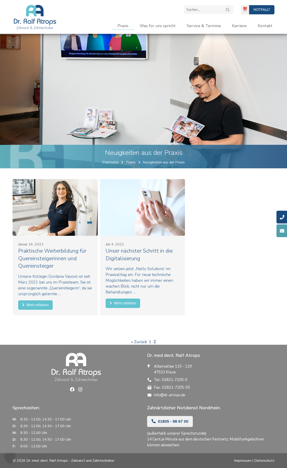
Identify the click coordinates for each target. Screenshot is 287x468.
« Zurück (139, 341)
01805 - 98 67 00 (172, 421)
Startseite (110, 162)
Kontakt (265, 25)
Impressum (242, 460)
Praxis (122, 25)
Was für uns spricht (158, 25)
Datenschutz (264, 460)
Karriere (239, 25)
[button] (10, 458)
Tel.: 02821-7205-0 (170, 379)
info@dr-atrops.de (169, 395)
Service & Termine (204, 25)
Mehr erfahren (37, 305)
